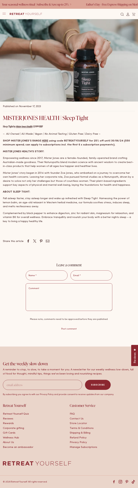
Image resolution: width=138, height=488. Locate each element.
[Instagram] (120, 482)
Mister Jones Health (24, 126)
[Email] (47, 241)
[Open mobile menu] (4, 14)
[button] (122, 14)
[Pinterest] (127, 482)
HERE (45, 140)
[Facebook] (114, 482)
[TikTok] (133, 482)
